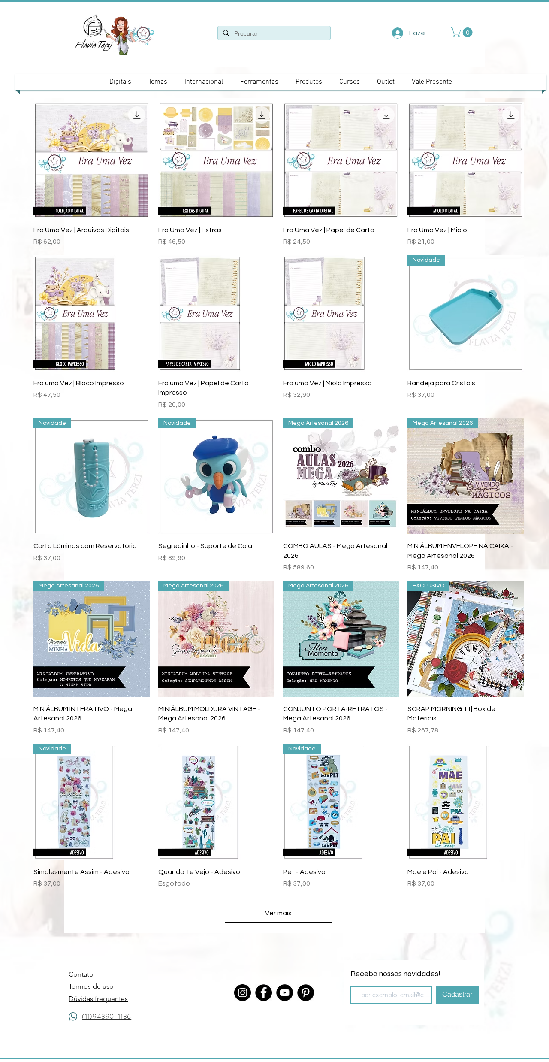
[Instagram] (242, 992)
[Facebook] (263, 992)
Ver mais (278, 913)
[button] (463, 32)
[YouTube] (284, 992)
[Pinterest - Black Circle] (305, 992)
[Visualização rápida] (91, 160)
